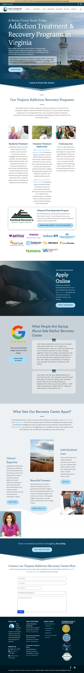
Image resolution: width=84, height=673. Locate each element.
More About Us (38, 508)
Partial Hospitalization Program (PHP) (41, 151)
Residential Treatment (18, 144)
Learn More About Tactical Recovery (55, 225)
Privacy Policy (40, 670)
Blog (44, 9)
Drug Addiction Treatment (49, 629)
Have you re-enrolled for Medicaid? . (42, 1)
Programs (36, 9)
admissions (35, 572)
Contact (73, 9)
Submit (21, 612)
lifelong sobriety (16, 427)
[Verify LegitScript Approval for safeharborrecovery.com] (66, 651)
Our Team (13, 502)
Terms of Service (49, 670)
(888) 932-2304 (8, 4)
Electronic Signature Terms (63, 670)
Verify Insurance (65, 305)
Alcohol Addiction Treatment (50, 625)
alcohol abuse (68, 420)
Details (66, 482)
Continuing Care (66, 144)
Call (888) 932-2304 (42, 550)
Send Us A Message (12, 652)
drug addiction (19, 422)
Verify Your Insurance (13, 657)
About (28, 9)
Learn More (16, 70)
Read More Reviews (18, 360)
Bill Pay (66, 9)
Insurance (59, 9)
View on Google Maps (32, 632)
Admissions (50, 9)
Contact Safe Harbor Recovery (51, 637)
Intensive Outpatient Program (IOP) (41, 181)
